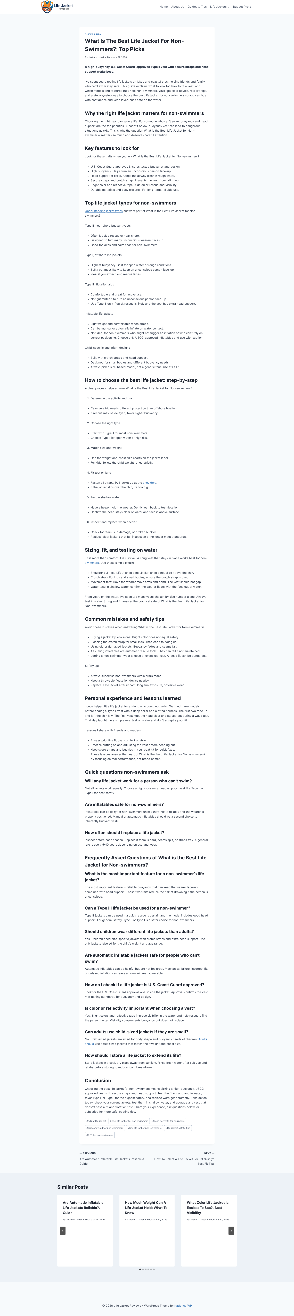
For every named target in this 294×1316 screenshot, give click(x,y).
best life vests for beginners (168, 1121)
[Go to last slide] (63, 1231)
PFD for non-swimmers (99, 1135)
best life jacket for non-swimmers (129, 1121)
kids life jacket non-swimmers (144, 1128)
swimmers (92, 562)
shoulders (149, 482)
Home (164, 6)
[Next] (231, 1231)
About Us (177, 6)
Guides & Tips (197, 6)
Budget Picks (242, 6)
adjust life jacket (96, 1121)
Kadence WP (183, 1305)
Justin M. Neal (96, 57)
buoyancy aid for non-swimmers (104, 1128)
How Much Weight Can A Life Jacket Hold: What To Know (146, 1208)
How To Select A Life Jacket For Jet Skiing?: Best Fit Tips (184, 1158)
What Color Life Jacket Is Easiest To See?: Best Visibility (207, 1208)
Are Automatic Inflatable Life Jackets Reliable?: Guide (111, 1158)
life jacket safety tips (178, 1128)
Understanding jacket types (104, 211)
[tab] (140, 1269)
